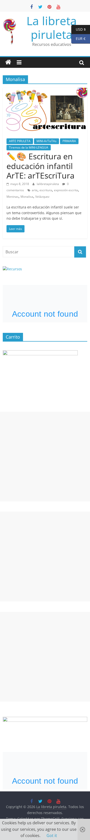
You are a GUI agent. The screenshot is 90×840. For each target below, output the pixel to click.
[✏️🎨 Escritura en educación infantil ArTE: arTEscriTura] (45, 90)
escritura (46, 190)
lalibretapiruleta (48, 184)
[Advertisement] (45, 456)
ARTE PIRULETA (19, 141)
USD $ (78, 29)
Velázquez (42, 196)
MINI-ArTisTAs (46, 141)
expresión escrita (66, 190)
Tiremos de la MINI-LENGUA (28, 147)
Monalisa (26, 196)
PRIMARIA (69, 141)
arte (35, 190)
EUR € (78, 38)
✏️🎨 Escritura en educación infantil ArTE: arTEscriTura (40, 166)
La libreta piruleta (51, 27)
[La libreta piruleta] (8, 62)
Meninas (12, 196)
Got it (51, 835)
